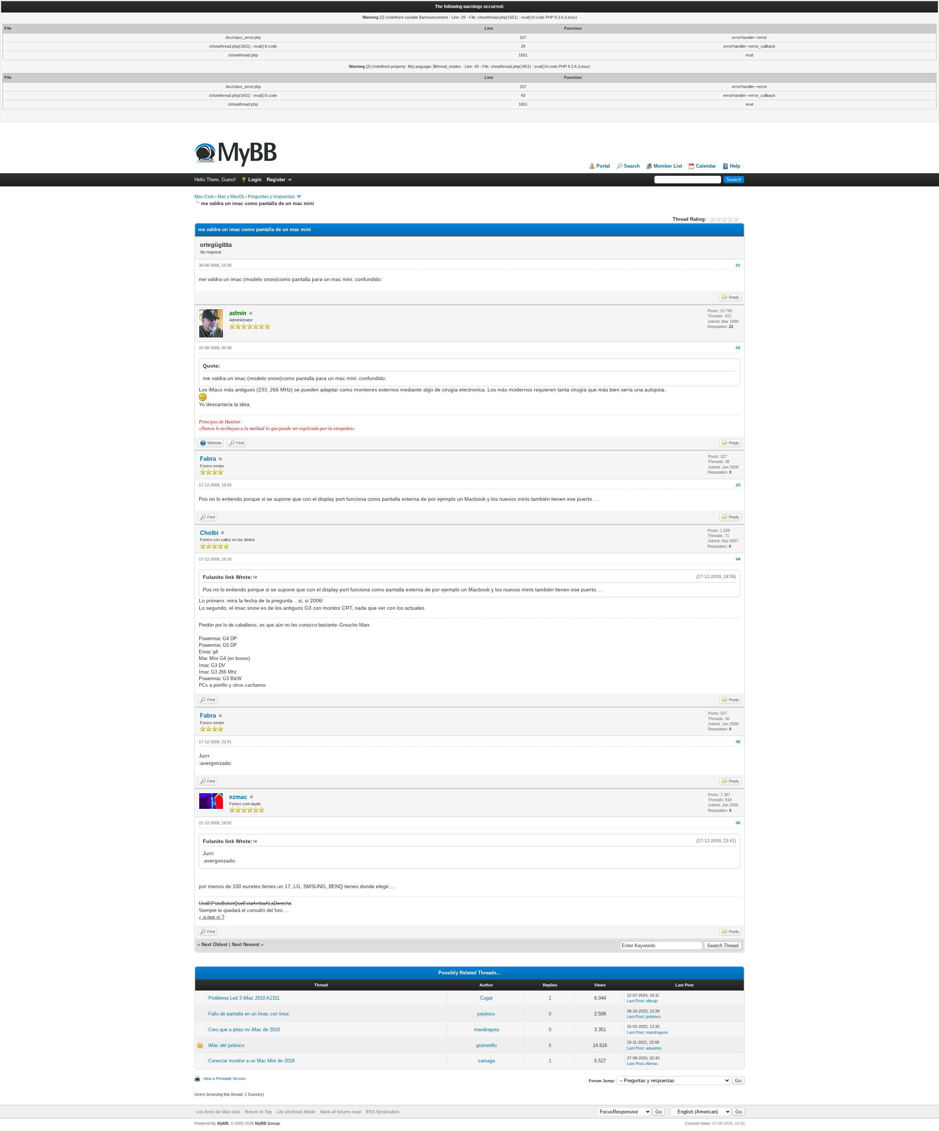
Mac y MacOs (231, 196)
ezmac (238, 797)
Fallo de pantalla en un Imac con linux (248, 1014)
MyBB (223, 1123)
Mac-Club (204, 196)
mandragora (486, 1029)
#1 (738, 265)
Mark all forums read (340, 1111)
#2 (738, 348)
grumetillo (486, 1045)
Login (255, 179)
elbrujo (652, 1001)
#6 (738, 823)
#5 (738, 742)
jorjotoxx (486, 1014)
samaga (486, 1060)
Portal (603, 166)
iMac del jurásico (226, 1045)
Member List (668, 166)
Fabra (208, 459)
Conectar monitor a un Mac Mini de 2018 (251, 1060)
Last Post (635, 1001)
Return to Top (258, 1111)
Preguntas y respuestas (271, 196)
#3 (738, 485)
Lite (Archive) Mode (296, 1111)
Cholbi (209, 533)
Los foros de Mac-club (218, 1111)
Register (276, 179)
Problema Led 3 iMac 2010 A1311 (243, 998)
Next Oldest (214, 944)
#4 (738, 559)
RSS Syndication (382, 1111)
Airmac (652, 1063)
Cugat (486, 998)
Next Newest (245, 944)
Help (735, 166)
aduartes (654, 1048)
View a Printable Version (224, 1078)
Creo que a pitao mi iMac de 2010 (244, 1029)
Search (632, 166)
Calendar (706, 166)
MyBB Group (267, 1123)
